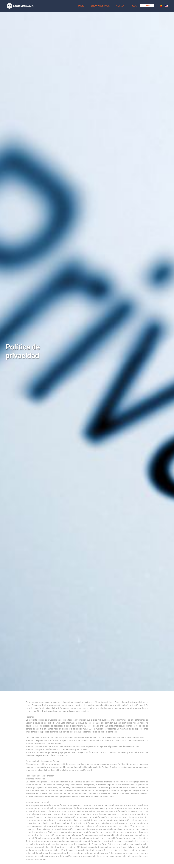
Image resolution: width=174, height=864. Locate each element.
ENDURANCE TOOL (100, 5)
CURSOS (120, 5)
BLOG (134, 5)
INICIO (81, 5)
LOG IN (147, 5)
